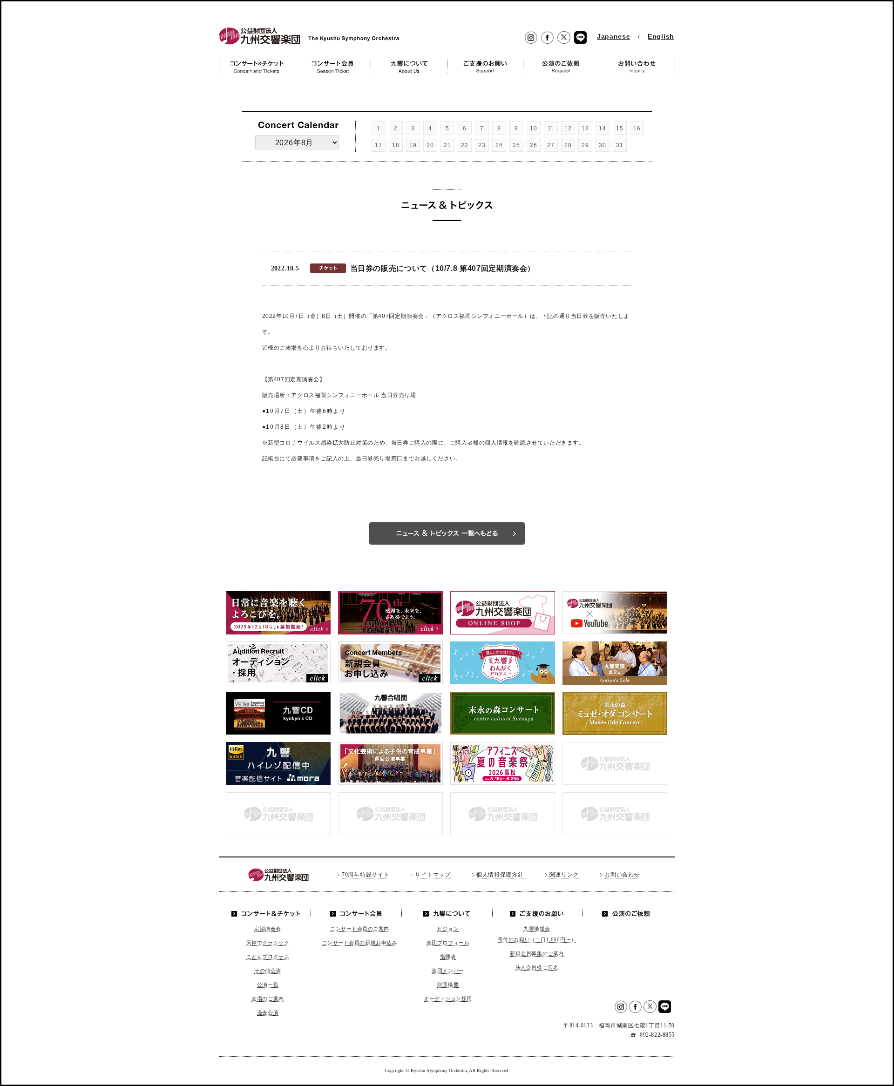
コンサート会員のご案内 (359, 928)
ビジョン (448, 928)
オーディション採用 (448, 998)
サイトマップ (432, 874)
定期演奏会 (267, 928)
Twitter (564, 38)
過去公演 (267, 1012)
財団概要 (448, 984)
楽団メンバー (448, 970)
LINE (580, 38)
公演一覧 (267, 984)
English (661, 36)
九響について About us (409, 66)
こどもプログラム (267, 956)
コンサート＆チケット (268, 912)
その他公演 (267, 970)
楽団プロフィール (448, 942)
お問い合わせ (622, 874)
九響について (447, 912)
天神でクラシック (267, 942)
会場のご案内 (267, 998)
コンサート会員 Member (333, 66)
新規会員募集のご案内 (537, 953)
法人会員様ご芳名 (536, 967)
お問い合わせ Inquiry (637, 66)
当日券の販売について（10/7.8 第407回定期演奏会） (442, 268)
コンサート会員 (357, 912)
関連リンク (564, 874)
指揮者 (448, 956)
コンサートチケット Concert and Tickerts (257, 66)
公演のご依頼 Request (561, 66)
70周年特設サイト (365, 874)
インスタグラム (531, 38)
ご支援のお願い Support (485, 66)
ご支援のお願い (537, 912)
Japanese (613, 36)
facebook (547, 38)
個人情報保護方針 (500, 874)
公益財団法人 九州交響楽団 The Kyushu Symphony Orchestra (306, 44)
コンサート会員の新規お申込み (360, 942)
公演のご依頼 (626, 912)
